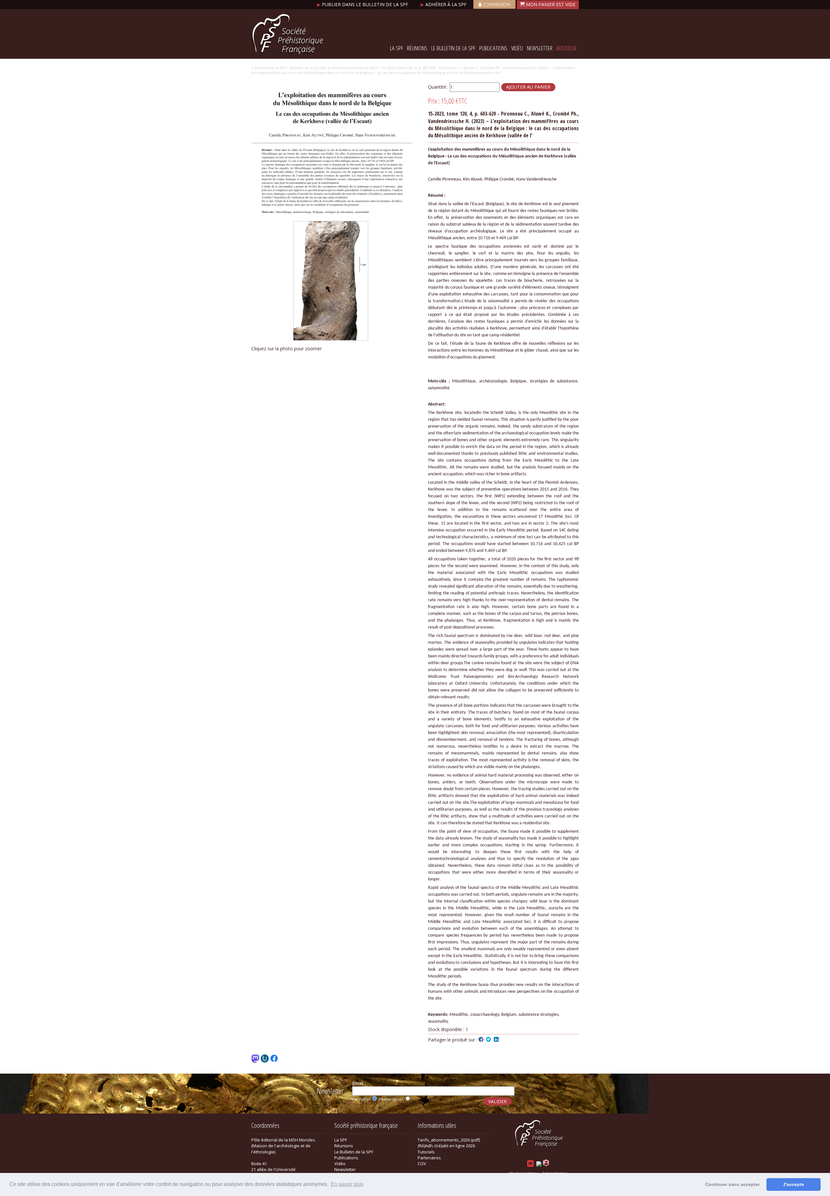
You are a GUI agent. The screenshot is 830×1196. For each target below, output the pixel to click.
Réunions (417, 48)
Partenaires (429, 1158)
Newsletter (539, 48)
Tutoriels (426, 1152)
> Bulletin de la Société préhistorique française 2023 (331, 67)
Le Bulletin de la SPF (453, 48)
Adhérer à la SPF (444, 4)
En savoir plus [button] (347, 1184)
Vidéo (517, 48)
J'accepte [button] (793, 1184)
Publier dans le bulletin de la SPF (363, 4)
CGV (422, 1163)
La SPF (396, 48)
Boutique (566, 48)
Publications (493, 48)
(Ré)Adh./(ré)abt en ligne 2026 (446, 1146)
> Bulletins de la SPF (268, 67)
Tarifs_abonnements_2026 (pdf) (449, 1140)
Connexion (496, 4)
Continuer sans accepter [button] (732, 1184)
